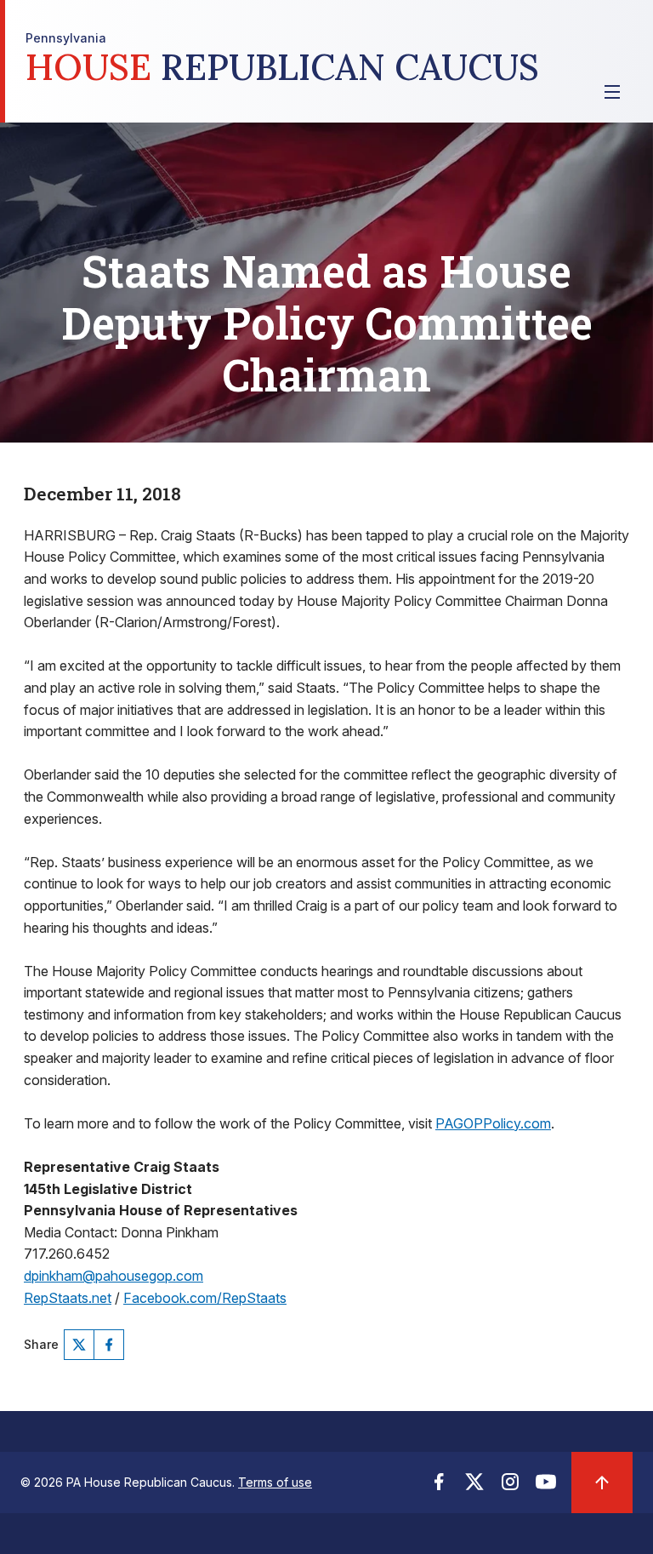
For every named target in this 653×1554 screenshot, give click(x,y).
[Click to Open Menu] (612, 92)
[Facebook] (109, 1344)
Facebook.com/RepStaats (205, 1297)
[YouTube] (546, 1486)
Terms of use (275, 1482)
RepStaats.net (67, 1297)
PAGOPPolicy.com (493, 1123)
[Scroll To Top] (602, 1482)
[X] (79, 1344)
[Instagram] (510, 1486)
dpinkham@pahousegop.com (113, 1275)
